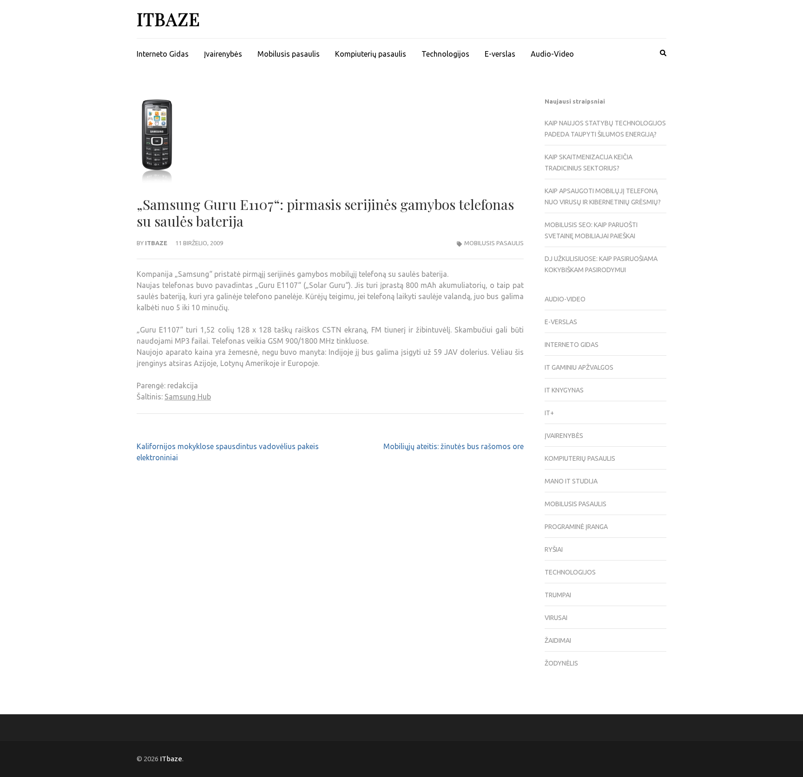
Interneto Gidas (163, 54)
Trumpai (558, 595)
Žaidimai (558, 640)
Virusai (556, 617)
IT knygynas (564, 390)
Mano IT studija (571, 481)
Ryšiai (554, 549)
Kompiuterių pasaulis (370, 54)
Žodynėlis (561, 663)
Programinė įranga (576, 526)
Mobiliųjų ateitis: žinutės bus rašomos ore (453, 446)
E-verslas (500, 54)
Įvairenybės (223, 54)
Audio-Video (552, 54)
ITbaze (168, 19)
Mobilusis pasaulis (288, 54)
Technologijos (445, 54)
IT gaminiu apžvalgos (579, 367)
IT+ (549, 413)
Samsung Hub (188, 396)
